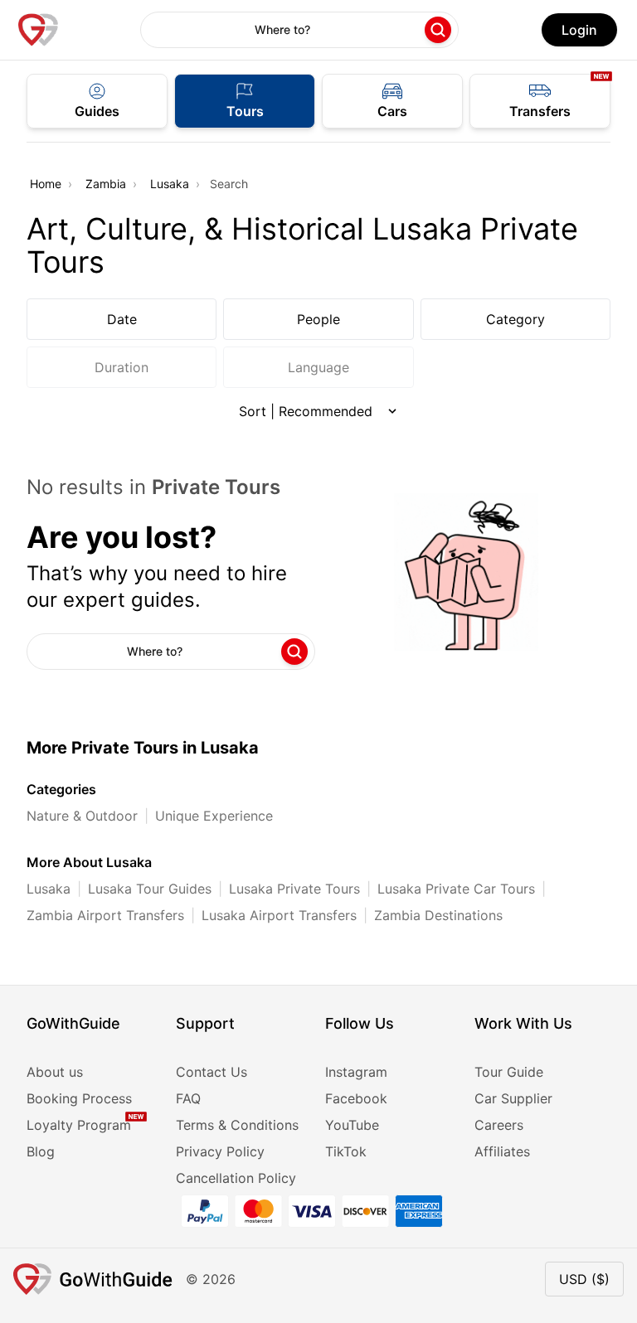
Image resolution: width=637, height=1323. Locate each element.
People (318, 319)
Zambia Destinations (438, 915)
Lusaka (169, 184)
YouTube (352, 1125)
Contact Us (211, 1072)
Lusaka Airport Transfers (279, 915)
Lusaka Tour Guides (150, 888)
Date (122, 319)
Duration (121, 367)
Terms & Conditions (237, 1125)
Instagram (356, 1072)
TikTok (346, 1151)
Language (318, 367)
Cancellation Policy (236, 1178)
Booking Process (79, 1098)
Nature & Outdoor (82, 815)
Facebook (356, 1098)
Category (515, 319)
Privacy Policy (220, 1151)
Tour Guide (508, 1072)
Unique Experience (214, 815)
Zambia (105, 184)
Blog (41, 1151)
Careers (498, 1125)
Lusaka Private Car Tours (456, 888)
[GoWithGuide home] (38, 30)
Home (45, 184)
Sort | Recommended (305, 411)
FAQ (188, 1098)
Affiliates (502, 1151)
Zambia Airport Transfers (105, 915)
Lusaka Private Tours (294, 888)
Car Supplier (513, 1098)
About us (55, 1072)
